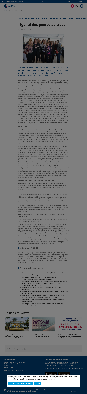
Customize (37, 383)
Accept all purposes (14, 383)
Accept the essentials (26, 383)
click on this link (51, 379)
